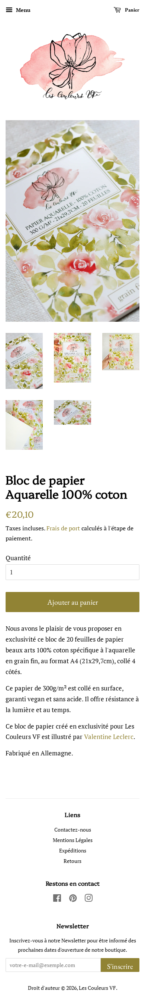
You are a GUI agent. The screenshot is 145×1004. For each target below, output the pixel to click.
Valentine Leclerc (108, 736)
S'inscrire (120, 966)
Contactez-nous (72, 829)
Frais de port (63, 528)
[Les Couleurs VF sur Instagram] (88, 899)
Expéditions (72, 850)
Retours (72, 860)
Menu (22, 9)
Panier (131, 9)
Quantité (18, 558)
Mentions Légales (73, 840)
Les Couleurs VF (97, 987)
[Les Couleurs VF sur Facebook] (57, 899)
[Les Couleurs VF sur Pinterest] (73, 899)
